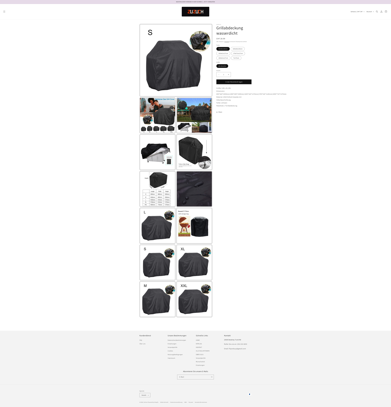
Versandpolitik (172, 347)
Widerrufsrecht (164, 402)
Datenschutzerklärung (176, 402)
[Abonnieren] (211, 377)
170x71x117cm (238, 53)
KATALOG (199, 344)
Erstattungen (172, 344)
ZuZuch (146, 402)
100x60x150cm (238, 49)
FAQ (140, 340)
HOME (198, 340)
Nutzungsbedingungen (175, 354)
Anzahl (218, 70)
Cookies (170, 351)
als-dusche (222, 66)
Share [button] (220, 112)
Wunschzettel (200, 362)
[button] (4, 11)
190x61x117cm (223, 58)
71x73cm (236, 58)
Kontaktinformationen (201, 402)
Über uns (142, 344)
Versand (226, 41)
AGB (185, 402)
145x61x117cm (223, 53)
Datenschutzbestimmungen (177, 340)
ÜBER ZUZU (199, 354)
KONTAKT (199, 347)
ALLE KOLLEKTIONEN (202, 351)
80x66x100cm (223, 49)
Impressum (171, 358)
